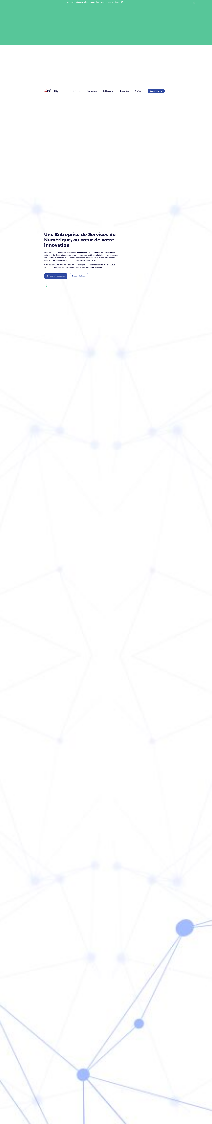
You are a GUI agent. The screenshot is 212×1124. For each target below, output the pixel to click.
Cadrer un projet (156, 91)
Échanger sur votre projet (56, 276)
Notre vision (124, 91)
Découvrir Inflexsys (79, 276)
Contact (138, 91)
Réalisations (92, 91)
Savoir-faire (73, 91)
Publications (108, 91)
